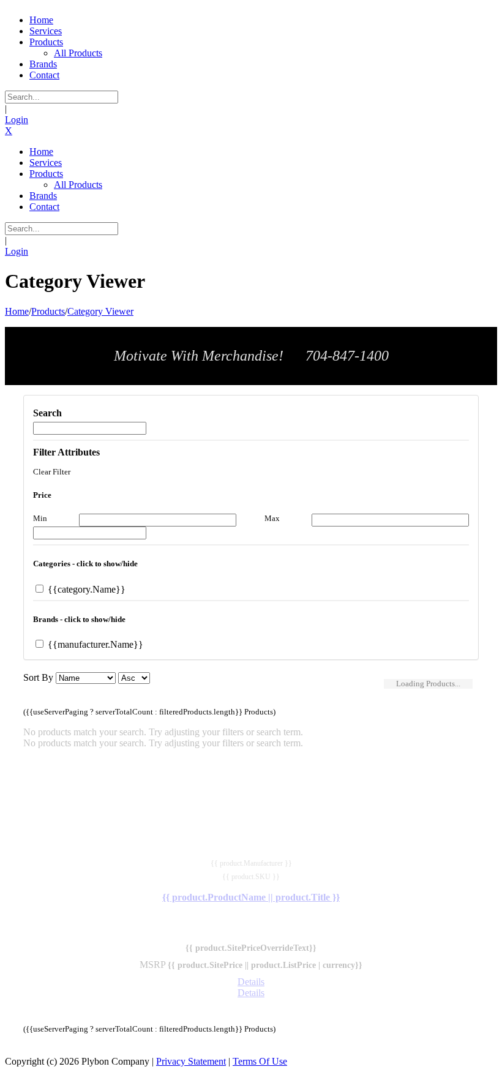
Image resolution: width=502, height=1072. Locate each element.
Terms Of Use (260, 1061)
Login (16, 119)
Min (40, 518)
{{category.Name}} (85, 589)
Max (272, 518)
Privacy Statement (191, 1061)
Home (17, 311)
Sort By (38, 677)
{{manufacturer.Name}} (94, 644)
